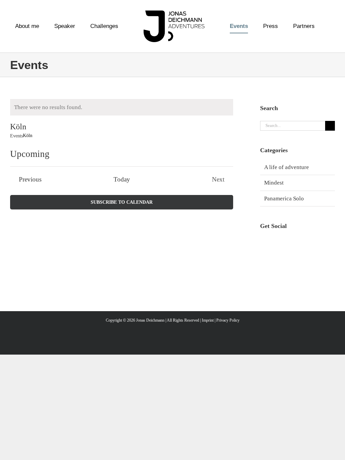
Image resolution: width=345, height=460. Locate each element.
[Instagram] (263, 243)
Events (16, 135)
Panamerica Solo (284, 198)
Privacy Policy (228, 320)
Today (122, 179)
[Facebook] (275, 243)
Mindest (274, 182)
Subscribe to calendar (122, 202)
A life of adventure (286, 167)
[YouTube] (286, 243)
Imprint (208, 320)
